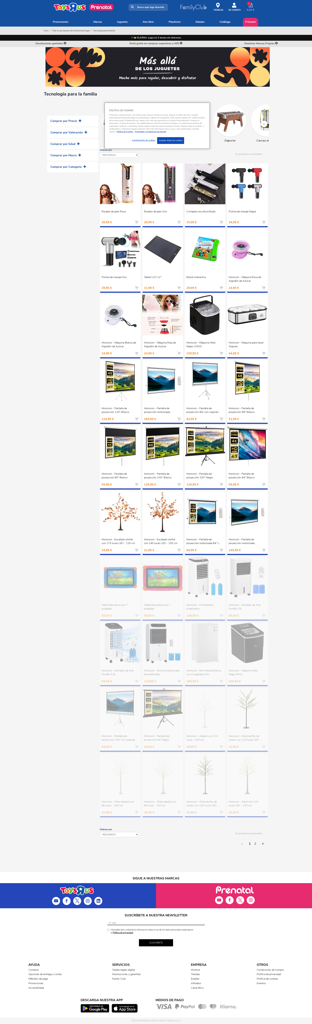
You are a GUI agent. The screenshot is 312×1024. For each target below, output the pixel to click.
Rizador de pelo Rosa (114, 211)
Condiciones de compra (270, 970)
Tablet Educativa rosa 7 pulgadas (157, 606)
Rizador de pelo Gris (155, 211)
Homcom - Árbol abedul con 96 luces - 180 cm (118, 803)
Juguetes (122, 22)
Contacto (33, 970)
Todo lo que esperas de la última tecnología (71, 30)
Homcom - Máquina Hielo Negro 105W (201, 344)
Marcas (97, 22)
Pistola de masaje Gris (114, 277)
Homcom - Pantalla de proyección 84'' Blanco (242, 475)
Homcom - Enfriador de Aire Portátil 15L (244, 606)
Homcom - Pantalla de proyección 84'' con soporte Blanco (202, 411)
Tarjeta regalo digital (123, 970)
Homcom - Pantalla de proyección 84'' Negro (156, 738)
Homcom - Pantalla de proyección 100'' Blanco (158, 475)
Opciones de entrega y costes (45, 974)
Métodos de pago (38, 979)
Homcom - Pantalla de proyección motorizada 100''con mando (241, 542)
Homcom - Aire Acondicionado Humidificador (162, 672)
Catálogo (225, 22)
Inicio (46, 30)
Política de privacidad (123, 932)
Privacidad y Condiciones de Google (150, 131)
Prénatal (250, 22)
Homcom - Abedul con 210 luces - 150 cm (202, 738)
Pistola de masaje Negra (242, 211)
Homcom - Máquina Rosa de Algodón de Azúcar (245, 279)
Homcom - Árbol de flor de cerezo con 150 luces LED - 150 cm (202, 804)
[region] (157, 125)
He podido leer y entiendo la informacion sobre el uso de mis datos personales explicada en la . (152, 931)
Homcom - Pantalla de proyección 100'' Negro (199, 475)
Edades (200, 22)
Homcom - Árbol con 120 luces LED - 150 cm (243, 803)
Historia (195, 970)
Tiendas (195, 974)
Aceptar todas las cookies (170, 140)
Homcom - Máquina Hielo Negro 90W (243, 672)
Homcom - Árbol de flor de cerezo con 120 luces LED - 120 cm (244, 738)
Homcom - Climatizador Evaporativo (200, 606)
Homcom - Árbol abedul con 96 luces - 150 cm (160, 803)
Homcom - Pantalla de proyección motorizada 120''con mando (157, 411)
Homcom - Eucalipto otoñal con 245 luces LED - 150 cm (160, 541)
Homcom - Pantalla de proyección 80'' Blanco (115, 475)
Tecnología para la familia (104, 30)
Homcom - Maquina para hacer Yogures (246, 344)
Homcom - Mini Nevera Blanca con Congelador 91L (203, 672)
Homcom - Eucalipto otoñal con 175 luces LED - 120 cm (118, 541)
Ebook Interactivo (196, 277)
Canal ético (197, 988)
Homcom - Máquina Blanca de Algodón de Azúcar (119, 344)
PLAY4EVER (175, 22)
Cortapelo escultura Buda (200, 211)
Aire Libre (148, 22)
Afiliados (196, 983)
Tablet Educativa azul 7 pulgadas (115, 606)
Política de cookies (267, 979)
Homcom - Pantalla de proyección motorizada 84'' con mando (204, 542)
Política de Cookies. (125, 131)
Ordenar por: (106, 150)
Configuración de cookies (143, 140)
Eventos (261, 983)
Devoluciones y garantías (126, 974)
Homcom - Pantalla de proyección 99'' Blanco (242, 410)
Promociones (60, 22)
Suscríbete (156, 942)
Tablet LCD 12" (153, 277)
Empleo (195, 979)
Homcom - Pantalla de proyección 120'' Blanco (115, 410)
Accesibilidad (36, 988)
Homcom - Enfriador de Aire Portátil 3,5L (117, 672)
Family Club (119, 979)
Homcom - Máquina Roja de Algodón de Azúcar (160, 344)
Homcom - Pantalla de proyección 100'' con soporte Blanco (118, 738)
